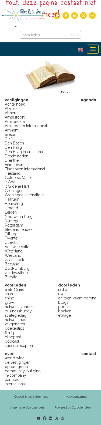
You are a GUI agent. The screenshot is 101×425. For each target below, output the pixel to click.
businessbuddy (18, 311)
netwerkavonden (19, 307)
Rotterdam (14, 225)
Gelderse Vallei (18, 178)
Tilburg (11, 234)
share (9, 294)
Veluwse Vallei (17, 247)
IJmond (11, 208)
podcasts (66, 307)
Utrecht (11, 242)
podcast (12, 341)
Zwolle (11, 277)
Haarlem (12, 199)
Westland (13, 255)
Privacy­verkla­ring (74, 397)
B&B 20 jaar (15, 289)
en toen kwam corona (77, 298)
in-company (15, 375)
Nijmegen (13, 221)
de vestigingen (17, 362)
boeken (64, 311)
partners (12, 379)
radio (62, 289)
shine (9, 298)
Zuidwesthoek (17, 273)
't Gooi (10, 182)
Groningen (14, 190)
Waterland (14, 251)
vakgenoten (15, 324)
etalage (64, 315)
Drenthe (12, 160)
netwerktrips (15, 320)
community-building (23, 371)
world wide (15, 358)
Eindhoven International (25, 169)
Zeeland (12, 264)
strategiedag (15, 315)
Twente (11, 238)
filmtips (11, 332)
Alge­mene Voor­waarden (27, 407)
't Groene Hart (17, 186)
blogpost (13, 337)
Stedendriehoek (18, 229)
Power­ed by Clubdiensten (73, 407)
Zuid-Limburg (17, 268)
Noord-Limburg (19, 216)
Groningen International (25, 195)
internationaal (16, 384)
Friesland (12, 173)
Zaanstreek (14, 260)
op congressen (18, 367)
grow (9, 302)
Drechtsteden (16, 156)
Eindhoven (14, 165)
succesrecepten (19, 345)
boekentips (14, 328)
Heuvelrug (14, 203)
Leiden (11, 212)
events (63, 294)
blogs (63, 302)
